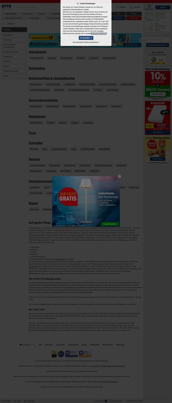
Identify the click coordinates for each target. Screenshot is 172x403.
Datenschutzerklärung (98, 33)
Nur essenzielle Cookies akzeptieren (85, 42)
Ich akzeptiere (85, 38)
